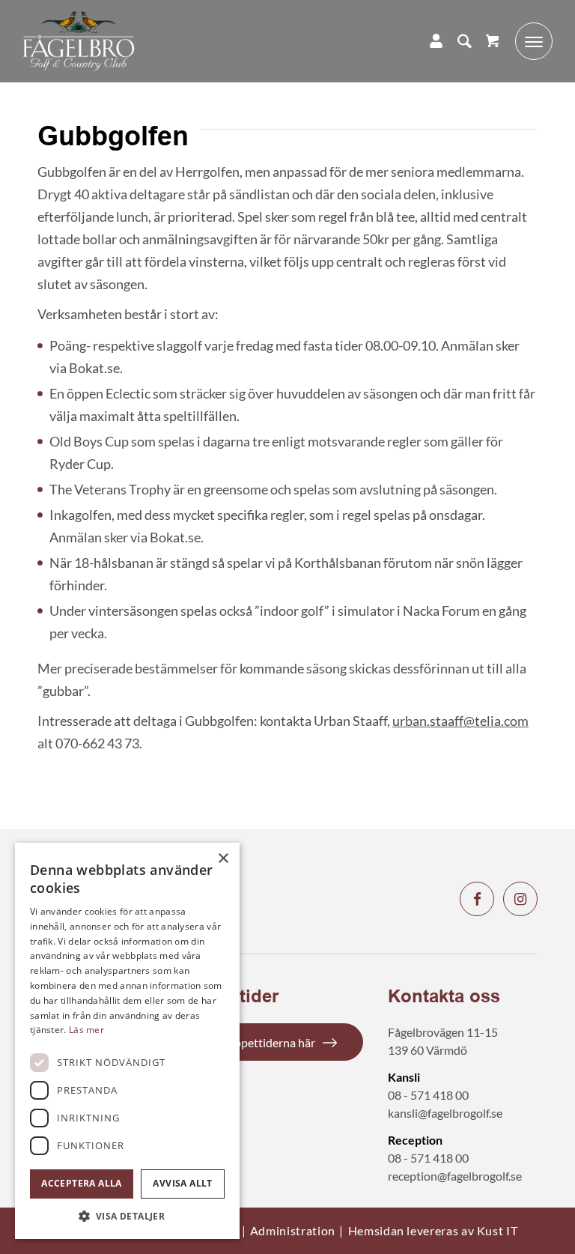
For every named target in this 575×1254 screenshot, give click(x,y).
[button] (127, 1216)
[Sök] (457, 41)
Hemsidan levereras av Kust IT (433, 1230)
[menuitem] (457, 41)
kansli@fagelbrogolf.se (445, 1113)
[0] (492, 41)
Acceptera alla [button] (81, 1183)
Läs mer (86, 1029)
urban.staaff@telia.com (460, 720)
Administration (292, 1230)
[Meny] (526, 41)
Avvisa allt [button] (182, 1183)
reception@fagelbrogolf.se (455, 1176)
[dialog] (127, 1041)
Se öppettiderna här (264, 1042)
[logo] (78, 41)
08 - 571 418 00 (428, 1095)
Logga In (428, 41)
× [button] (222, 858)
